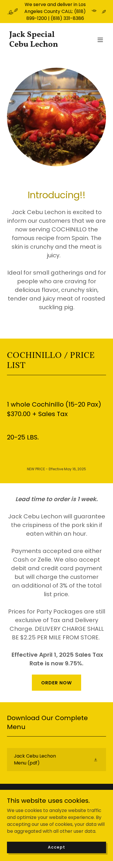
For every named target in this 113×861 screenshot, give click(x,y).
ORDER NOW (56, 682)
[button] (100, 40)
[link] (41, 45)
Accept (56, 847)
